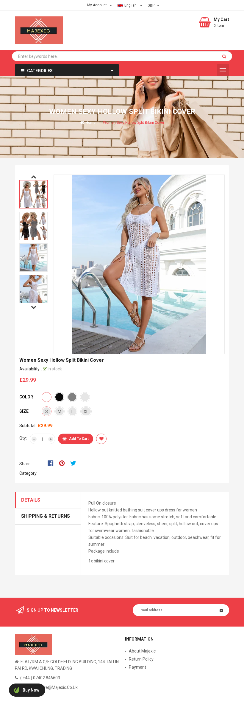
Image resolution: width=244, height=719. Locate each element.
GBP (152, 5)
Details (30, 500)
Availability (29, 369)
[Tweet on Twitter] (74, 462)
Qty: (23, 438)
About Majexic (142, 651)
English (130, 5)
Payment (137, 667)
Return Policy (141, 659)
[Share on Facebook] (52, 462)
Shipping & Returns (45, 516)
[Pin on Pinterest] (64, 462)
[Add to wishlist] (101, 439)
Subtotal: (27, 425)
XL (86, 411)
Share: (25, 463)
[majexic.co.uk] (33, 644)
